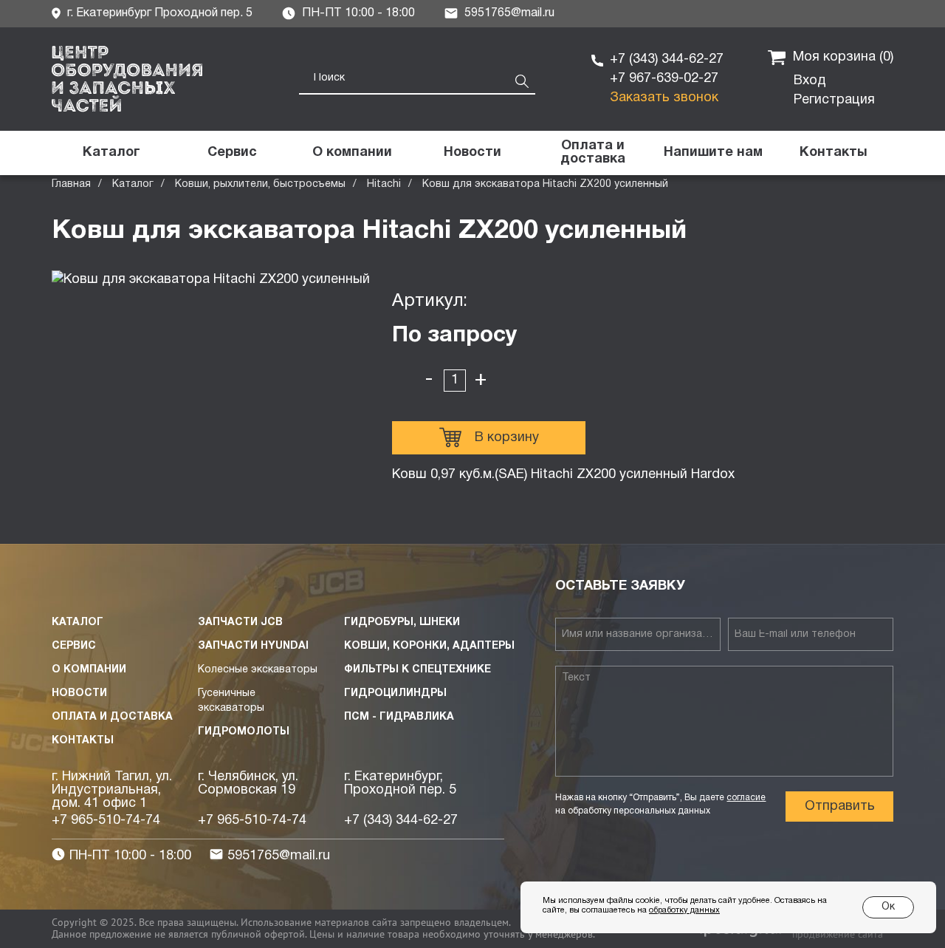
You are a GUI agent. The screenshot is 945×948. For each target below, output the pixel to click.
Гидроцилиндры (395, 693)
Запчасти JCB (240, 622)
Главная (71, 184)
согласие (746, 798)
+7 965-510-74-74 (106, 820)
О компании (89, 670)
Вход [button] (810, 81)
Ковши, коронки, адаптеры (429, 646)
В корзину (507, 438)
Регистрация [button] (834, 100)
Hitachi (384, 184)
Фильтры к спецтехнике (417, 670)
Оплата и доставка (112, 717)
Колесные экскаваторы (257, 670)
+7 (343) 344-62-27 (667, 59)
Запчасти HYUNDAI (253, 646)
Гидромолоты (243, 732)
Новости (79, 693)
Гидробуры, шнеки (402, 622)
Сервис (74, 646)
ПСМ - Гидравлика (399, 717)
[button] (713, 153)
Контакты (83, 741)
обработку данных (684, 910)
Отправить (840, 806)
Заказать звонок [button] (664, 98)
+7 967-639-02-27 (664, 78)
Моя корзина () (843, 57)
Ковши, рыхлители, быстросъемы (260, 184)
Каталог (133, 184)
